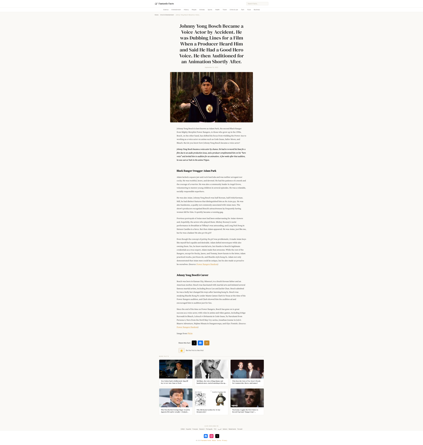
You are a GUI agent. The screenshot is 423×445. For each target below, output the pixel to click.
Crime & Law (234, 9)
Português (209, 429)
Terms (219, 440)
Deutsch (202, 429)
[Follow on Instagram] (211, 436)
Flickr (190, 333)
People (194, 9)
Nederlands (232, 429)
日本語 (183, 429)
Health (217, 9)
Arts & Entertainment (167, 15)
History (186, 9)
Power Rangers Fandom (207, 264)
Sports (210, 9)
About (214, 440)
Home (156, 15)
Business (257, 9)
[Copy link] (206, 343)
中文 (215, 429)
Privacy (224, 440)
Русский (239, 429)
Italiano (225, 429)
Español (188, 429)
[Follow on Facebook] (206, 436)
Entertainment (176, 9)
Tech (242, 9)
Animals (202, 9)
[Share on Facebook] (200, 343)
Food (249, 9)
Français (195, 429)
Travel (225, 9)
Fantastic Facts (206, 440)
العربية (219, 429)
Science (165, 9)
